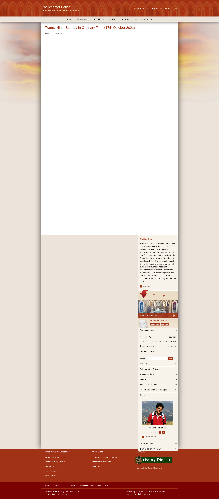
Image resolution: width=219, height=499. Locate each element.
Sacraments (98, 19)
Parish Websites (141, 491)
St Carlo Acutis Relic (157, 428)
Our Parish (82, 19)
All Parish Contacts (147, 351)
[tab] (158, 330)
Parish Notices (49, 466)
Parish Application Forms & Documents (149, 468)
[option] (157, 415)
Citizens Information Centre (101, 461)
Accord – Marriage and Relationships (104, 457)
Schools (113, 19)
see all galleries (150, 437)
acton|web (161, 491)
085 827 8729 (170, 8)
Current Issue (155, 324)
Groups (125, 19)
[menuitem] (70, 19)
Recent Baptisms (50, 475)
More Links (96, 466)
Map (136, 19)
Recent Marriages (50, 471)
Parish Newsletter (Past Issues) (55, 461)
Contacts (147, 19)
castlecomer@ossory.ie (58, 494)
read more (146, 286)
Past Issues (164, 324)
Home (69, 19)
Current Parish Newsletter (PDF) (55, 457)
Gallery (93, 485)
